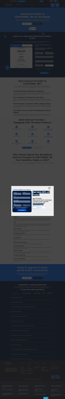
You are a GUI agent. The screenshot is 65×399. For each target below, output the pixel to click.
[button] (49, 188)
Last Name (24, 192)
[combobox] (21, 201)
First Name (15, 192)
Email (14, 196)
